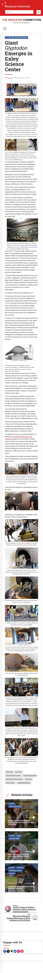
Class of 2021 (18, 772)
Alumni (19, 835)
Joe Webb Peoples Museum (23, 782)
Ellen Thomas (28, 779)
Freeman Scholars (10, 782)
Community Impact (14, 838)
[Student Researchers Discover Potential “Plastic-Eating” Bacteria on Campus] (21, 813)
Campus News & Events (20, 37)
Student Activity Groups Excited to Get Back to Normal (21, 887)
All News (8, 37)
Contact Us (6, 948)
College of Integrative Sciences (13, 775)
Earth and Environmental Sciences (14, 779)
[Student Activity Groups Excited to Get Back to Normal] (21, 877)
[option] (21, 90)
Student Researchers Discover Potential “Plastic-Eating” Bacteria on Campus (21, 822)
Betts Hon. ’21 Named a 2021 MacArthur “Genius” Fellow (18, 855)
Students (11, 873)
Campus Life (20, 867)
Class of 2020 (9, 772)
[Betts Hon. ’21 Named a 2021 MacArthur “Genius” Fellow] (21, 845)
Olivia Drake (10, 77)
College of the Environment (29, 775)
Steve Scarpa (29, 883)
